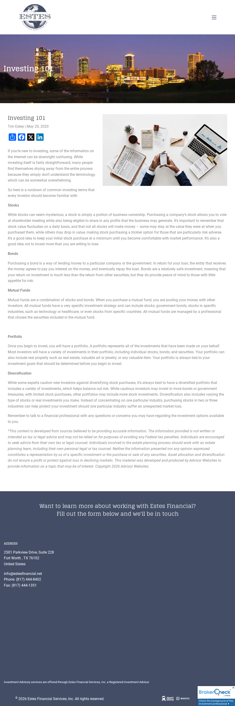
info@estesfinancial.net (23, 573)
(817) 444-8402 (28, 579)
